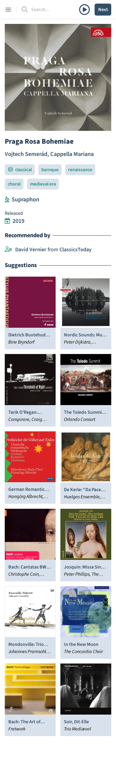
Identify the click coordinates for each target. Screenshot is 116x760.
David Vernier (30, 249)
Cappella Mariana (72, 154)
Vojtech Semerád (26, 154)
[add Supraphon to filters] (7, 199)
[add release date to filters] (7, 221)
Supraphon (25, 199)
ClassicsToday (75, 249)
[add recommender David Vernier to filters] (8, 250)
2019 (18, 221)
